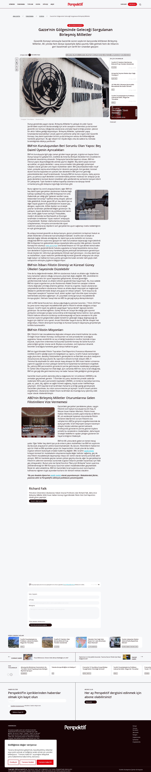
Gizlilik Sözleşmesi (125, 769)
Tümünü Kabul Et (45, 762)
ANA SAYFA (16, 16)
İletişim (135, 735)
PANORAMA (29, 16)
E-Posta (31, 600)
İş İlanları (135, 739)
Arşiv (52, 4)
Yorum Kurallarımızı (69, 584)
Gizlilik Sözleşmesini (17, 706)
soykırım (107, 55)
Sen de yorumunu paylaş (39, 625)
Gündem (12, 4)
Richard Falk (35, 55)
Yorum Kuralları (135, 729)
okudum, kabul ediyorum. (26, 706)
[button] (140, 4)
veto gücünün (51, 245)
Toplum (30, 4)
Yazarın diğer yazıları (37, 501)
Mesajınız (32, 605)
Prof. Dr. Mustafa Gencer (118, 117)
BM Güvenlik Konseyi (75, 25)
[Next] (11, 674)
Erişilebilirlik (136, 742)
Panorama (21, 4)
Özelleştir (13, 762)
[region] (31, 753)
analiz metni (55, 475)
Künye (135, 726)
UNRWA (127, 55)
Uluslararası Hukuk (118, 55)
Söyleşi (45, 4)
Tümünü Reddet (28, 762)
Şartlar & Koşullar (137, 769)
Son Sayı (124, 4)
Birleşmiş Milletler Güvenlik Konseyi (91, 55)
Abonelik (132, 4)
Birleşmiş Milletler (72, 55)
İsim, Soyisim (33, 594)
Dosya (38, 4)
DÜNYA (41, 16)
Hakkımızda (136, 737)
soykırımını (89, 451)
